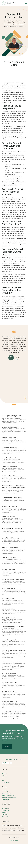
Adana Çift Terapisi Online (9, 618)
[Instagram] (3, 763)
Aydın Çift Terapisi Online (9, 673)
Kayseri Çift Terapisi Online (9, 682)
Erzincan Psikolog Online (9, 557)
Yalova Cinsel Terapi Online (9, 458)
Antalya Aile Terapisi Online (9, 475)
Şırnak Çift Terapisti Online (9, 588)
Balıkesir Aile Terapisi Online (9, 447)
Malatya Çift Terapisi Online (9, 466)
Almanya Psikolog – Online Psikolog (12, 528)
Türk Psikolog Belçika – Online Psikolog (13, 579)
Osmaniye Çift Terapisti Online (10, 427)
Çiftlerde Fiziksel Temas (8, 516)
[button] (26, 3)
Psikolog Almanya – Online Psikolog (12, 497)
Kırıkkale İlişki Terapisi (8, 691)
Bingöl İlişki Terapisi (7, 537)
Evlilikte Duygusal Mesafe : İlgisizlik (11, 662)
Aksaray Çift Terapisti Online (9, 701)
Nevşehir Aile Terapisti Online (10, 547)
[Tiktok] (11, 763)
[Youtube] (8, 763)
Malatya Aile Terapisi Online (9, 640)
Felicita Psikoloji (15, 837)
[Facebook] (6, 763)
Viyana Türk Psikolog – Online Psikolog (12, 712)
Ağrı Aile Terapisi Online (8, 569)
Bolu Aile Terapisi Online (8, 598)
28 (17, 718)
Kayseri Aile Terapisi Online (9, 506)
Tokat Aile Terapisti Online (9, 437)
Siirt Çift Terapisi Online (8, 609)
